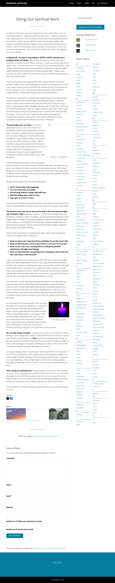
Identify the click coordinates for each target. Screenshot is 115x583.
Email (9, 496)
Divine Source (81, 235)
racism (95, 210)
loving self (96, 86)
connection (80, 179)
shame (95, 281)
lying (94, 90)
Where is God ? (90, 50)
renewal (95, 222)
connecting (80, 176)
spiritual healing (98, 306)
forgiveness (80, 285)
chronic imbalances (83, 155)
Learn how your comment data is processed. (49, 548)
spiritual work (53, 436)
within (95, 406)
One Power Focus (91, 39)
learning (79, 421)
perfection (96, 172)
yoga (94, 422)
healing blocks (81, 345)
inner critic (80, 382)
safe (94, 257)
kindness (79, 414)
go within (79, 320)
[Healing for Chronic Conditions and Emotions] (59, 413)
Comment (10, 458)
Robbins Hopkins (16, 3)
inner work (80, 388)
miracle (95, 109)
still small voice (98, 336)
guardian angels (82, 332)
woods (95, 409)
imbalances (80, 376)
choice (78, 145)
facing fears (80, 270)
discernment (80, 220)
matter (95, 97)
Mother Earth (97, 112)
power (95, 181)
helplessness (81, 348)
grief (78, 329)
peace (95, 169)
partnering (96, 163)
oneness (95, 150)
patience (96, 166)
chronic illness (81, 152)
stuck (94, 351)
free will (79, 288)
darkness (79, 192)
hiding (78, 354)
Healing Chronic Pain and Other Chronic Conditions (15, 421)
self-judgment (98, 266)
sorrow (95, 297)
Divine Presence (82, 232)
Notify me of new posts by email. (20, 529)
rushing (95, 244)
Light (78, 424)
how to (78, 360)
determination (81, 213)
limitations (96, 64)
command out (81, 170)
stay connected (98, 327)
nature (95, 128)
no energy (96, 134)
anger (78, 86)
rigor (94, 238)
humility (79, 363)
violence (95, 393)
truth (94, 373)
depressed (80, 207)
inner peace (80, 385)
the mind (96, 364)
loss (94, 73)
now (94, 140)
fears (78, 282)
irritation (79, 397)
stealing (95, 330)
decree (78, 201)
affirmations (80, 71)
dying (78, 244)
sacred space (97, 254)
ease (78, 257)
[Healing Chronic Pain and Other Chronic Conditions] (16, 413)
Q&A (94, 203)
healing (79, 342)
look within (96, 70)
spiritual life (97, 321)
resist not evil (97, 229)
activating (79, 68)
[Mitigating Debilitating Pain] (37, 413)
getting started (81, 301)
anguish (79, 89)
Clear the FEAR (90, 45)
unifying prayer (98, 383)
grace (78, 323)
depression (80, 210)
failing (78, 273)
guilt (78, 335)
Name (9, 485)
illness (78, 373)
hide (77, 351)
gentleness (80, 298)
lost (94, 77)
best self (79, 114)
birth (78, 117)
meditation (96, 103)
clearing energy (82, 164)
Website (9, 507)
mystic (95, 115)
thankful (95, 361)
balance (79, 105)
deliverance (80, 204)
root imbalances (98, 241)
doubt (78, 238)
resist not (96, 225)
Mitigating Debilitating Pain (34, 420)
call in (78, 136)
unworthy (96, 386)
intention (79, 394)
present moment (99, 187)
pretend (95, 190)
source (95, 300)
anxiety (78, 92)
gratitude (79, 326)
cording (79, 185)
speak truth (97, 303)
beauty (78, 108)
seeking (95, 260)
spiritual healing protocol (98, 311)
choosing (79, 148)
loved (94, 83)
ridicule (95, 235)
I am (77, 370)
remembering (98, 219)
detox (78, 216)
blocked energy (82, 126)
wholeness (96, 400)
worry (95, 412)
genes (78, 295)
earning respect (82, 251)
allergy (78, 77)
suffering (96, 354)
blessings (79, 123)
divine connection (82, 223)
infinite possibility (82, 379)
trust (94, 370)
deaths (78, 198)
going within (80, 313)
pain (39, 436)
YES (94, 419)
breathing (79, 129)
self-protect (97, 269)
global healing (81, 304)
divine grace (80, 226)
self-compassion (98, 263)
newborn (96, 131)
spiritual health (98, 315)
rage (94, 213)
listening (96, 67)
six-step (95, 290)
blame (78, 120)
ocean (95, 147)
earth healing (81, 254)
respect (95, 232)
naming (95, 125)
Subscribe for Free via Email (90, 27)
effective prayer (82, 260)
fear (77, 279)
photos (95, 175)
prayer (95, 184)
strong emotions (98, 345)
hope (78, 357)
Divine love (80, 229)
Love (94, 80)
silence (95, 287)
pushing (44, 436)
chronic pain (80, 158)
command (80, 167)
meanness (96, 100)
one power (96, 153)
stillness (95, 333)
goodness (79, 317)
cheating (79, 142)
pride (94, 193)
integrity (79, 391)
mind (94, 106)
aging (78, 74)
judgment (79, 407)
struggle (96, 348)
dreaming (79, 241)
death (78, 195)
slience (95, 294)
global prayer (81, 307)
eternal (79, 263)
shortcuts (96, 284)
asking (35, 436)
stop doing (96, 339)
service (95, 275)
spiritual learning (99, 318)
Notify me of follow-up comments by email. (24, 521)
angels (78, 83)
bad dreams (80, 102)
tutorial (95, 376)
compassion (80, 173)
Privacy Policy (57, 562)
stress (95, 342)
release (95, 216)
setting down (97, 278)
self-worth (96, 272)
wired (94, 403)
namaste (96, 122)
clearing (79, 161)
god (77, 310)
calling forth (80, 139)
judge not (79, 404)
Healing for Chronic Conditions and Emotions (57, 421)
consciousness (81, 182)
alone (78, 80)
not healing (97, 137)
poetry (95, 178)
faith (78, 276)
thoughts (96, 367)
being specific (81, 111)
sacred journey (98, 251)
